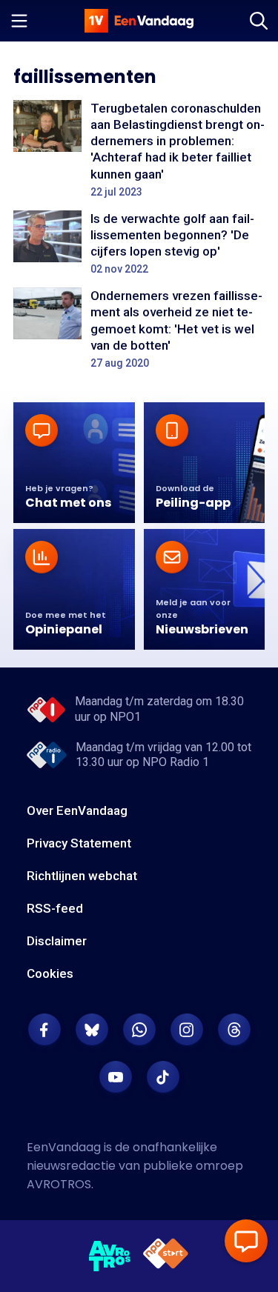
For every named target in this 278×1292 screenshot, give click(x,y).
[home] (139, 21)
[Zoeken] (258, 21)
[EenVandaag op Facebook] (44, 1029)
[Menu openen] (19, 21)
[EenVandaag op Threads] (234, 1029)
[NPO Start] (165, 1256)
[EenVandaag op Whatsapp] (139, 1029)
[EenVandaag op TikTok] (163, 1077)
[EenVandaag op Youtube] (115, 1077)
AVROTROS (59, 1184)
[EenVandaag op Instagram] (187, 1029)
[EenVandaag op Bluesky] (92, 1029)
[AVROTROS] (110, 1256)
